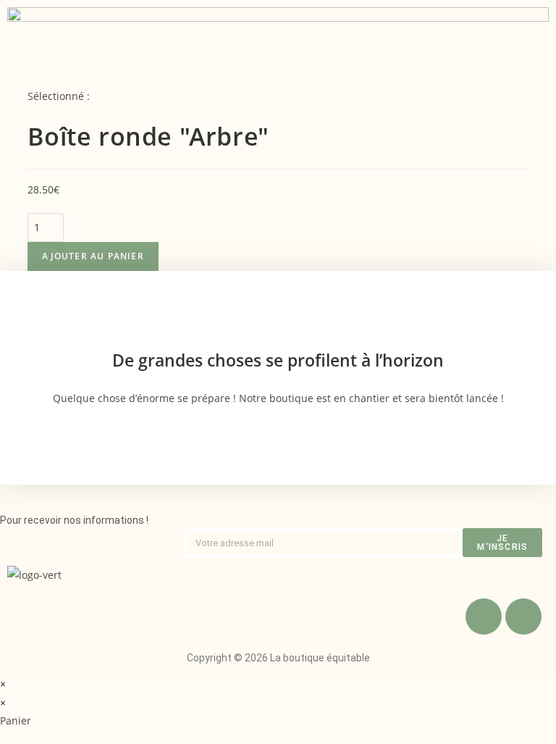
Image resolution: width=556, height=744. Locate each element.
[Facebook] (484, 616)
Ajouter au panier (92, 256)
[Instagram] (523, 616)
